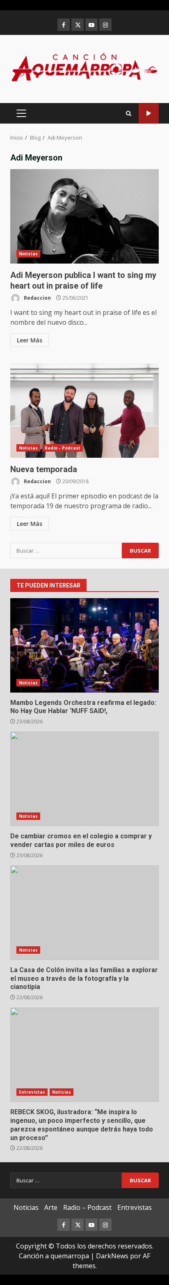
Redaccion (37, 297)
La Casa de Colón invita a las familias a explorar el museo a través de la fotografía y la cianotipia (84, 912)
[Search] (128, 114)
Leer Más (29, 340)
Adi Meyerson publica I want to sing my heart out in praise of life (84, 216)
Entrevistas (32, 1092)
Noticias (28, 254)
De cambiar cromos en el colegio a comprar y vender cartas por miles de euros (84, 779)
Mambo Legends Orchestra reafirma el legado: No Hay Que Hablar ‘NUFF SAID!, (84, 645)
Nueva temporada (84, 410)
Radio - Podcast (63, 448)
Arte (50, 1207)
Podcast (149, 113)
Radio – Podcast (87, 1207)
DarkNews (112, 1255)
